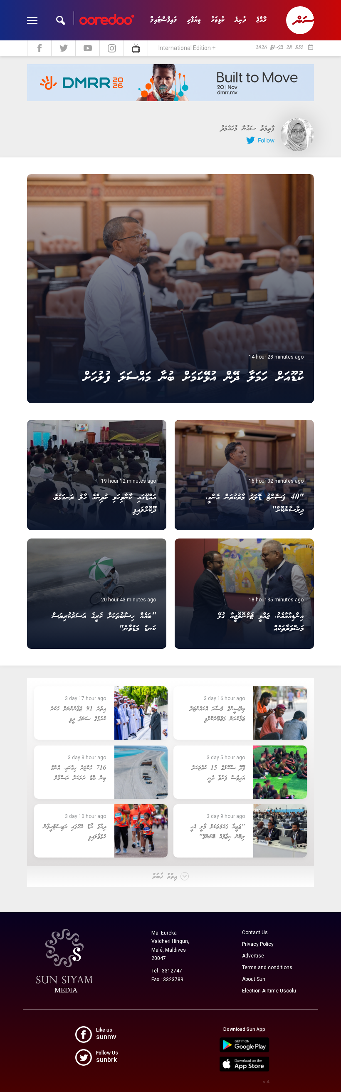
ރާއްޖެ (261, 20)
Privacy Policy (258, 944)
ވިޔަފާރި (194, 20)
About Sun (253, 979)
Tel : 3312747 (166, 971)
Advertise (253, 956)
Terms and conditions (267, 967)
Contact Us (255, 932)
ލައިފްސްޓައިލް (163, 20)
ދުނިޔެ (240, 20)
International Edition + (186, 48)
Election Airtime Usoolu (269, 991)
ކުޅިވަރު (218, 20)
